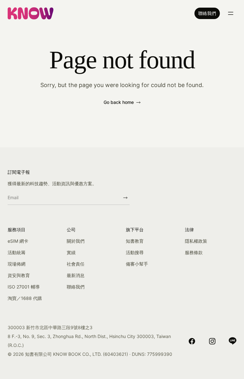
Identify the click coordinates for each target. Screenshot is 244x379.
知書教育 (135, 241)
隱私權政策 (196, 241)
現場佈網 (16, 264)
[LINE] (232, 341)
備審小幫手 (137, 264)
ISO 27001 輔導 (24, 286)
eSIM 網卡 (18, 241)
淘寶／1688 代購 (25, 298)
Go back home (119, 102)
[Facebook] (192, 340)
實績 (71, 252)
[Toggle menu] (230, 13)
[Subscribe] (125, 197)
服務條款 (194, 252)
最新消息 (76, 275)
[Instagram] (212, 340)
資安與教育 (19, 275)
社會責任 (76, 264)
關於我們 (76, 241)
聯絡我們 (207, 13)
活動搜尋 (135, 252)
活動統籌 (16, 252)
